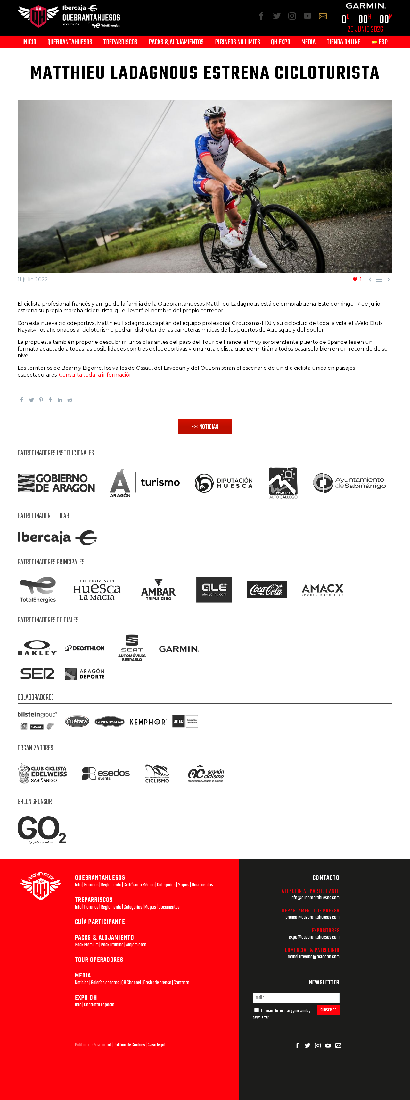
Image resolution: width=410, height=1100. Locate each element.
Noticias (82, 982)
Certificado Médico (139, 885)
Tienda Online (343, 42)
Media (308, 42)
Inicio (29, 42)
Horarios (91, 885)
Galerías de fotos (105, 982)
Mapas (183, 885)
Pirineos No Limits (237, 42)
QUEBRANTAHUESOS (100, 878)
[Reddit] (69, 399)
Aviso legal (156, 1045)
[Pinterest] (41, 399)
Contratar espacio (99, 1005)
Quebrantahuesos (69, 42)
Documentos (202, 885)
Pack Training (112, 945)
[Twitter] (31, 399)
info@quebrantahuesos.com (315, 897)
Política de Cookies (129, 1045)
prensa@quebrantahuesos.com (312, 917)
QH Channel (131, 982)
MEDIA (83, 976)
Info (78, 885)
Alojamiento (136, 945)
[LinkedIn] (60, 399)
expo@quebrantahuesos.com (314, 937)
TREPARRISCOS (94, 900)
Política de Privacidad (93, 1045)
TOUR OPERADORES (99, 960)
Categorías (166, 885)
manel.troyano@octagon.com (314, 956)
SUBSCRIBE (328, 1010)
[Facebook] (21, 399)
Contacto (181, 982)
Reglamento (111, 885)
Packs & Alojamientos (176, 42)
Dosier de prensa (157, 982)
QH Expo (280, 42)
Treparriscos (120, 42)
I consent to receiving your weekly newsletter (281, 1014)
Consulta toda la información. (96, 375)
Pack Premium (87, 945)
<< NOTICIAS (205, 427)
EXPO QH (86, 998)
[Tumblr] (50, 399)
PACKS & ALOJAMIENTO (104, 938)
